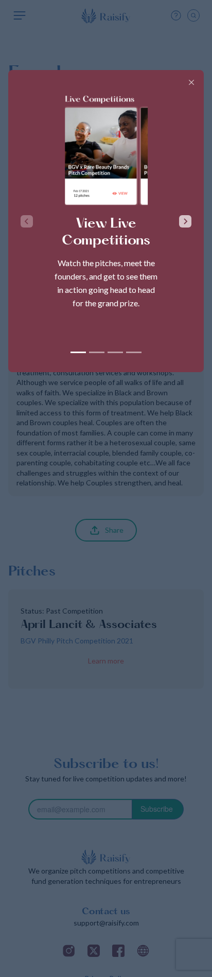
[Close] (191, 82)
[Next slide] (185, 221)
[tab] (78, 352)
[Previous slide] (27, 221)
